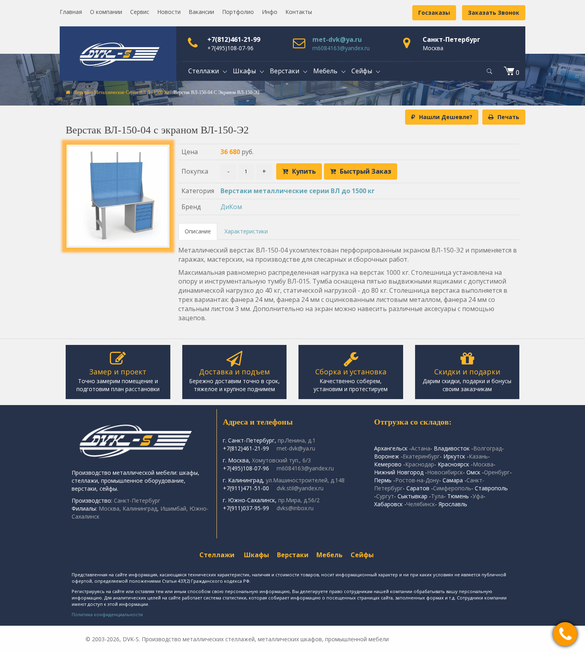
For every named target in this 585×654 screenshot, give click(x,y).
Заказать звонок (493, 12)
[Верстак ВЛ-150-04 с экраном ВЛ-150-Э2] (118, 196)
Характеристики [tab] (246, 231)
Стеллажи (216, 554)
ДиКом (231, 206)
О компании (106, 12)
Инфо (269, 12)
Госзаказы (434, 12)
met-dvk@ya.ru (337, 39)
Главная (71, 12)
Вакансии (201, 12)
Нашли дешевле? (445, 117)
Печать (508, 117)
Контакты (298, 12)
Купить (304, 171)
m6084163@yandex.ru (341, 48)
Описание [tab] (198, 231)
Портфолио (238, 12)
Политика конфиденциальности (107, 614)
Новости (169, 12)
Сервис (139, 12)
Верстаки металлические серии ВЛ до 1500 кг (122, 92)
